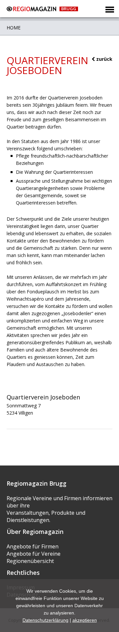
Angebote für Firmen (33, 546)
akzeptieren (84, 620)
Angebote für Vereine (33, 553)
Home (13, 27)
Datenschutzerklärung (45, 620)
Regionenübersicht (30, 561)
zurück (103, 59)
